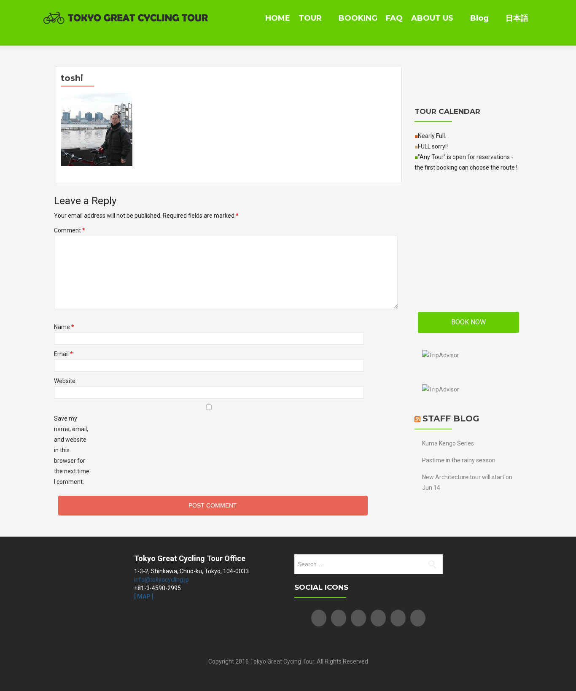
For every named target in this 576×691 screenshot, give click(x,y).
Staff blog (451, 418)
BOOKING (358, 18)
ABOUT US (432, 18)
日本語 (517, 18)
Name (64, 327)
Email (63, 354)
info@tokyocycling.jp (161, 579)
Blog (479, 18)
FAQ (394, 18)
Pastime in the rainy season (458, 460)
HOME (277, 18)
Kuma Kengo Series (448, 443)
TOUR (310, 18)
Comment (69, 230)
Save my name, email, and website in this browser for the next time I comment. (71, 450)
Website (64, 381)
